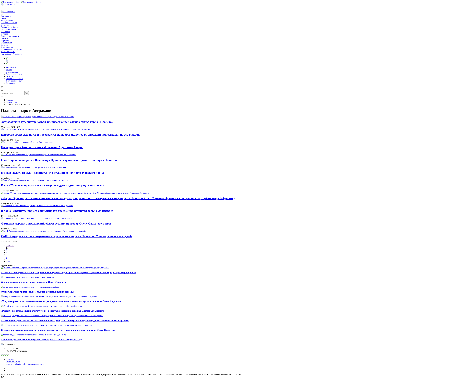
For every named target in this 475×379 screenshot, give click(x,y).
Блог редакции (7, 20)
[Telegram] (7, 58)
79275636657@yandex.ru (11, 54)
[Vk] (7, 63)
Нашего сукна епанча (10, 36)
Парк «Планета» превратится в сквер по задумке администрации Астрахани (52, 185)
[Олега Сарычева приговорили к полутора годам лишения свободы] (30, 287)
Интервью (5, 32)
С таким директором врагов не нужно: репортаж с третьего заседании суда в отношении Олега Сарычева (58, 330)
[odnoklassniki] (7, 61)
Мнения (4, 38)
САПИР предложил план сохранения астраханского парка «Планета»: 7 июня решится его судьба (66, 236)
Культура (5, 25)
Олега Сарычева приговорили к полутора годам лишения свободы (37, 291)
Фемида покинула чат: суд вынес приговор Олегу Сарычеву (33, 282)
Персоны (5, 40)
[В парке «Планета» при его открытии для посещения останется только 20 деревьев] (37, 206)
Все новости (6, 16)
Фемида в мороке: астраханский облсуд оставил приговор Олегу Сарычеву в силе (56, 223)
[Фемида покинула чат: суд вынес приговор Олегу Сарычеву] (27, 277)
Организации (6, 43)
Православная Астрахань (11, 49)
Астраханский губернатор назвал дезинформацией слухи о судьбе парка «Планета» (57, 121)
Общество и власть (9, 23)
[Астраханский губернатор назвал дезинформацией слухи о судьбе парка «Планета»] (37, 117)
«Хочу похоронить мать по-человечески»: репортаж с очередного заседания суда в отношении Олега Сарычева (61, 301)
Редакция (10, 359)
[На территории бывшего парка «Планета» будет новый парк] (27, 142)
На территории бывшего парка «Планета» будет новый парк (42, 147)
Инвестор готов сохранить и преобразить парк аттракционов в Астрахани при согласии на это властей (70, 134)
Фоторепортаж (7, 47)
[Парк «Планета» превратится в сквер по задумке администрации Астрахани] (34, 180)
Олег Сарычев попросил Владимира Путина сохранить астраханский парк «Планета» (59, 160)
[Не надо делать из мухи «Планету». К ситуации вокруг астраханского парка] (34, 167)
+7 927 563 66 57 (8, 52)
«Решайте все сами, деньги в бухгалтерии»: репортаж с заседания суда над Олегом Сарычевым (52, 310)
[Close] (2, 14)
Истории (4, 34)
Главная (9, 100)
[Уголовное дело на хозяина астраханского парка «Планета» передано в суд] (33, 335)
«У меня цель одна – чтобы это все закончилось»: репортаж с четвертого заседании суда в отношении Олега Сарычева (65, 320)
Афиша (4, 18)
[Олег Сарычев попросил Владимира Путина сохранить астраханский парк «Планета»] (38, 155)
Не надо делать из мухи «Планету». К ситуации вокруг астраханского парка (52, 172)
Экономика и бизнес (9, 27)
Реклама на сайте (13, 362)
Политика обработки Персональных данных (25, 364)
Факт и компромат (9, 29)
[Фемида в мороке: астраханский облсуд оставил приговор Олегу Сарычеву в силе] (36, 218)
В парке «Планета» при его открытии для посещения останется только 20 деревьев (57, 210)
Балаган (4, 45)
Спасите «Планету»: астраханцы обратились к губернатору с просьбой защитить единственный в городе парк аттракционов (68, 272)
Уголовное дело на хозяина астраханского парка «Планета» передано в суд (41, 339)
